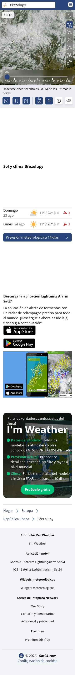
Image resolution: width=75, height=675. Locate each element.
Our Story (37, 606)
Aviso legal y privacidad (37, 621)
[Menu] (70, 4)
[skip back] (6, 100)
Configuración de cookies (37, 660)
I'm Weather (37, 543)
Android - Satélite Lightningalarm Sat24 (37, 562)
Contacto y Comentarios (37, 614)
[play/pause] (16, 100)
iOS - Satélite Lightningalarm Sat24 (37, 569)
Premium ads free (37, 640)
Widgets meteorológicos (37, 588)
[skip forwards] (26, 100)
